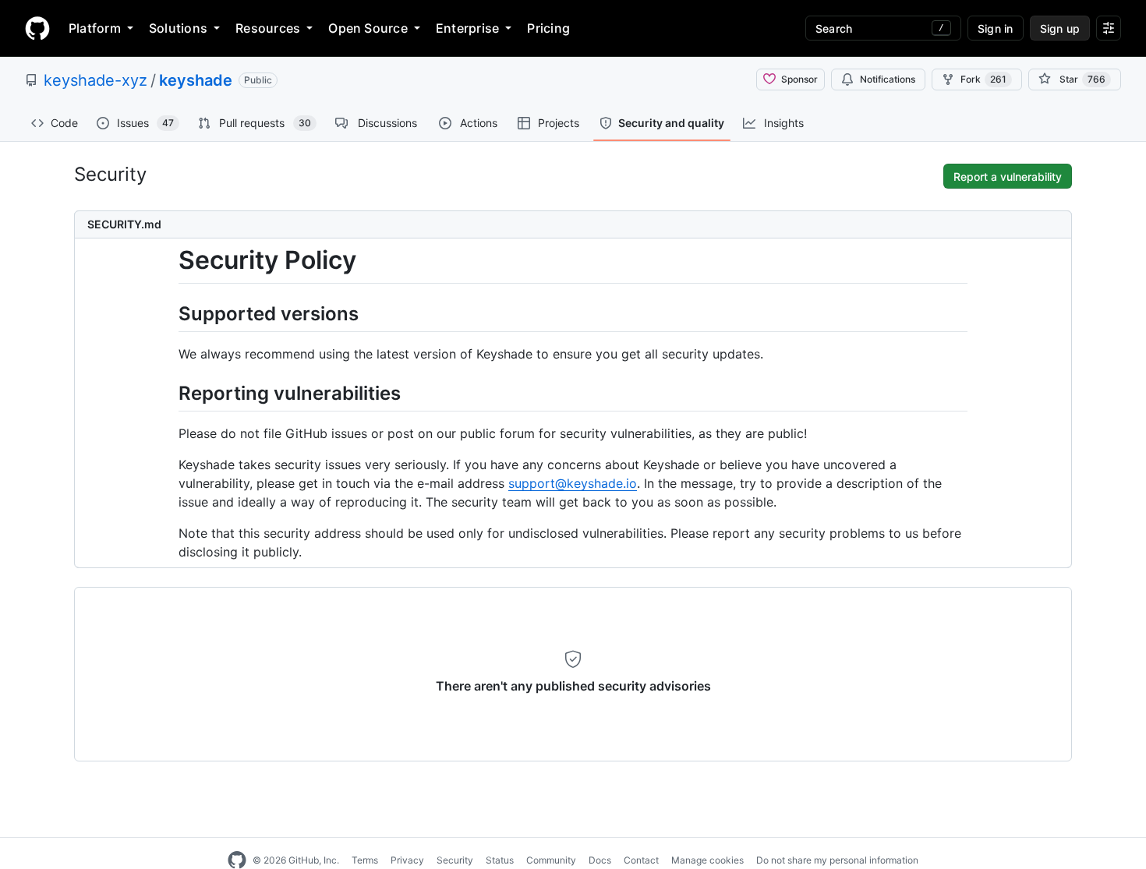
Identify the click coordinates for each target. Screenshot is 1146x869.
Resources (267, 28)
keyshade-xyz (95, 80)
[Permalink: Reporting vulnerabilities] (168, 393)
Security (455, 860)
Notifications (887, 79)
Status (500, 860)
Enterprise (467, 28)
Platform (95, 28)
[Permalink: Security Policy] (168, 260)
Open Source (368, 28)
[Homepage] (37, 28)
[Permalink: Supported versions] (168, 313)
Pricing (548, 28)
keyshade (195, 80)
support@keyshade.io (572, 483)
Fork (983, 79)
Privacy (407, 860)
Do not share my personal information (837, 860)
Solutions (178, 28)
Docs (600, 860)
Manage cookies (707, 860)
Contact (641, 860)
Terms (365, 860)
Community (551, 860)
